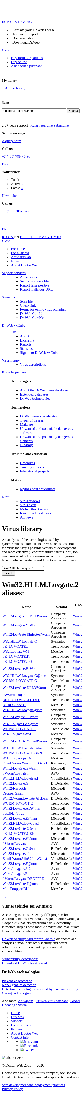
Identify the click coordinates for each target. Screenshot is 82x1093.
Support (16, 1021)
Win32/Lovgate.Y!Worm (20, 625)
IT (33, 237)
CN (11, 237)
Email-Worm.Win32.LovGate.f (25, 763)
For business (20, 253)
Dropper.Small (13, 793)
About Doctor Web (24, 265)
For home (18, 249)
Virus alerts (28, 505)
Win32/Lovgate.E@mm (20, 818)
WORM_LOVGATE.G (20, 681)
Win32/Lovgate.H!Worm (20, 668)
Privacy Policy (12, 1089)
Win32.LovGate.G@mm (20, 828)
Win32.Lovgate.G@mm (20, 848)
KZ (42, 237)
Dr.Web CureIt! (31, 314)
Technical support (25, 34)
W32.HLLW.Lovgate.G (20, 641)
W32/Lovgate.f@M (17, 734)
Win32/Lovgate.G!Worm (20, 717)
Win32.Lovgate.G (15, 783)
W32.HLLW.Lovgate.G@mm (24, 676)
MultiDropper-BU (16, 889)
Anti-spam (25, 1001)
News (15, 261)
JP (37, 237)
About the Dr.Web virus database (44, 390)
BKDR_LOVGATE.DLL (21, 700)
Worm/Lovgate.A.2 (17, 869)
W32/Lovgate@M (16, 651)
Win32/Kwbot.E (14, 788)
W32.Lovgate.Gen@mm (20, 724)
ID (59, 237)
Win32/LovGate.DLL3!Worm (24, 688)
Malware (26, 424)
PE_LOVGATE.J (15, 646)
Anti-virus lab (21, 257)
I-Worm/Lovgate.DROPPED (23, 879)
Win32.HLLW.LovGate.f (21, 823)
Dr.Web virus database (52, 1001)
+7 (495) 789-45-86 (16, 156)
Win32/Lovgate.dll (16, 854)
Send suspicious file (34, 281)
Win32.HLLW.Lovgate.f (20, 778)
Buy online (19, 62)
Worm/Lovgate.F (15, 874)
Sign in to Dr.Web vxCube (39, 353)
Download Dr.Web (26, 42)
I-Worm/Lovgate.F (16, 773)
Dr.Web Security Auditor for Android (28, 939)
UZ (48, 237)
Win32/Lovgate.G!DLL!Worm (25, 616)
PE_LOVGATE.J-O (17, 661)
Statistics (26, 348)
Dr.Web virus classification (39, 416)
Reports (25, 344)
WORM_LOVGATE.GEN (22, 753)
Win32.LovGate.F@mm (20, 884)
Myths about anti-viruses (37, 489)
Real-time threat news (35, 513)
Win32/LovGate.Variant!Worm (25, 741)
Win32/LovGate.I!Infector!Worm (26, 634)
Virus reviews (30, 501)
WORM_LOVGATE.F (19, 729)
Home (15, 1013)
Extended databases (34, 394)
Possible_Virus (13, 813)
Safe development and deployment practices (33, 1085)
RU (5, 237)
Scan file (26, 301)
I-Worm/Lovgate (14, 843)
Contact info (20, 1037)
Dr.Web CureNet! (33, 318)
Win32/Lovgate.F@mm (20, 838)
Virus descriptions (33, 364)
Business (17, 1017)
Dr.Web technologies (35, 398)
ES (22, 237)
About (24, 336)
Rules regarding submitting (49, 125)
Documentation (23, 38)
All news (26, 517)
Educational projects (34, 471)
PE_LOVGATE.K (16, 656)
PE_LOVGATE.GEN (19, 833)
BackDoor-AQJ (14, 705)
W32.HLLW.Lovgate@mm (22, 710)
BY (54, 237)
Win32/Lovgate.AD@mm (21, 808)
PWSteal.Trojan (14, 695)
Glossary (26, 445)
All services (28, 277)
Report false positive (34, 285)
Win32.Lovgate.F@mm (20, 864)
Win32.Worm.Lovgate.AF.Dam (25, 798)
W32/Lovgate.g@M (17, 758)
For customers (21, 1025)
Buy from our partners (27, 58)
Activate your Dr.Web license (33, 30)
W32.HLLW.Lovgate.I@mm (23, 748)
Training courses (32, 467)
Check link (28, 305)
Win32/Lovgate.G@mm (20, 768)
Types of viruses (32, 420)
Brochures (27, 463)
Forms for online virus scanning (43, 309)
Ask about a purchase (26, 66)
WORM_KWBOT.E (18, 803)
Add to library (15, 88)
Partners (17, 1029)
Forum (6, 164)
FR (28, 237)
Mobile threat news (34, 509)
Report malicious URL (36, 289)
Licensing (27, 340)
